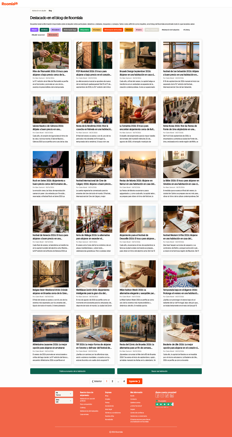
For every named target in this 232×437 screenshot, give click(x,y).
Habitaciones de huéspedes (89, 411)
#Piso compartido (152, 30)
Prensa (107, 402)
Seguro (132, 409)
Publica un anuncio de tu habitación (73, 371)
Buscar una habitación (159, 371)
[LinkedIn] (172, 396)
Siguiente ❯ (134, 381)
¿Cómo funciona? (136, 406)
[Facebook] (157, 396)
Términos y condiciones (113, 413)
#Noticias (129, 30)
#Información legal (70, 30)
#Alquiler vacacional (38, 35)
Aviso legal (108, 409)
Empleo (107, 399)
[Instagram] (162, 396)
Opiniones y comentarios (138, 416)
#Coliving (186, 30)
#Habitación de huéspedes (170, 30)
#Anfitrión (44, 30)
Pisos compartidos (86, 404)
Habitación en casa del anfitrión (87, 400)
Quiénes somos (135, 402)
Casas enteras (84, 414)
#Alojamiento (84, 30)
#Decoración (53, 35)
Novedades (109, 419)
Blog (106, 396)
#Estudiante (56, 30)
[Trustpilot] (165, 407)
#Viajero (34, 30)
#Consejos (96, 30)
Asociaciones (109, 406)
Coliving (82, 407)
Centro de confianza (137, 413)
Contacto (133, 399)
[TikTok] (167, 396)
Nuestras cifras (109, 416)
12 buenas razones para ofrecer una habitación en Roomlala (140, 420)
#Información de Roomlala (113, 30)
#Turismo (139, 30)
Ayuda (132, 396)
